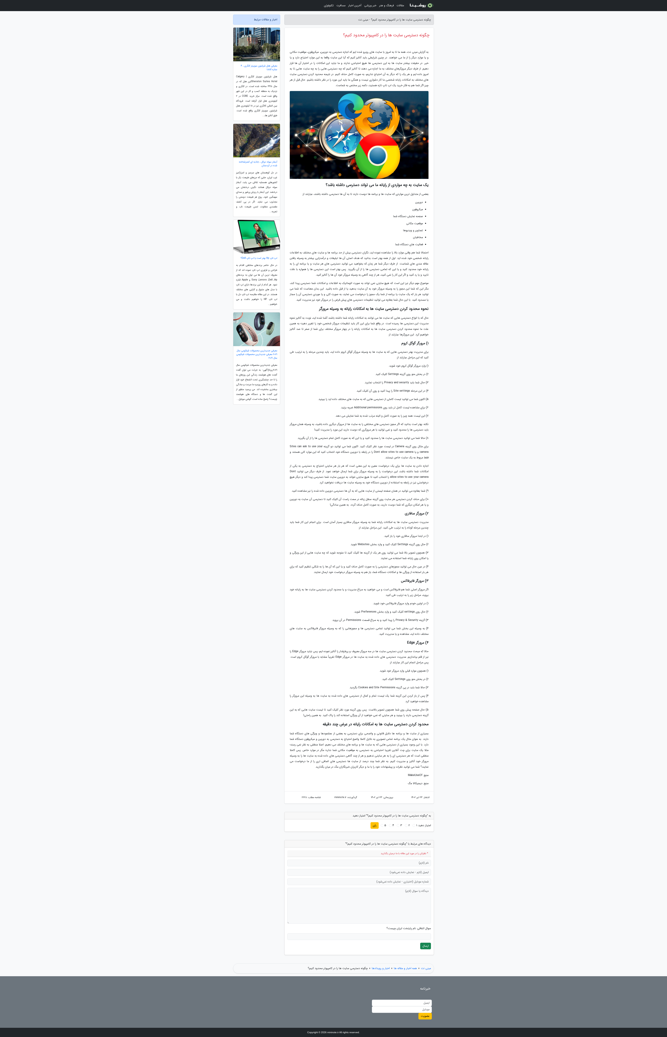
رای (374, 825)
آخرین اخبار (354, 5)
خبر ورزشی (370, 5)
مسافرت (340, 5)
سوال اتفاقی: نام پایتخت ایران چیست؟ (408, 928)
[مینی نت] (421, 5)
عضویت (425, 1016)
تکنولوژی (329, 5)
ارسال (425, 946)
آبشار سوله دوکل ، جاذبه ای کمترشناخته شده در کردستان (258, 163)
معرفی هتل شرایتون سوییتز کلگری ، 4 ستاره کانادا (259, 67)
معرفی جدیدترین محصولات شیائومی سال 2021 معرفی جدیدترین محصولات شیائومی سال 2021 (256, 354)
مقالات (400, 5)
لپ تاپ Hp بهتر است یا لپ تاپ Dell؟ (259, 258)
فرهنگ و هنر (386, 5)
